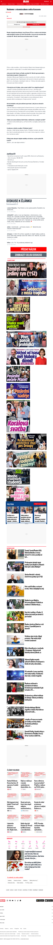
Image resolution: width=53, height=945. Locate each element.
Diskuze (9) (9, 18)
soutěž (7, 889)
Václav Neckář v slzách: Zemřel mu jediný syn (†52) (34, 575)
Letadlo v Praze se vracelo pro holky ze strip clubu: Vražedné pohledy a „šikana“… (33, 722)
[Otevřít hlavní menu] (1, 1)
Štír (16, 848)
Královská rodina (11, 882)
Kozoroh (30, 848)
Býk (16, 843)
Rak (30, 843)
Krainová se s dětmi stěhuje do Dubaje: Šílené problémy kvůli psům (34, 697)
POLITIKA (10, 504)
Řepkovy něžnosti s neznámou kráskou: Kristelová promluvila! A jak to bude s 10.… (34, 686)
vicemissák (41, 889)
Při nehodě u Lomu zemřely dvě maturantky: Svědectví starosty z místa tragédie (34, 673)
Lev (37, 843)
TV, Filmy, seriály (28, 882)
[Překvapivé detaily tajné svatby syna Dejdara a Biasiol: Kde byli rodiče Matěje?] (15, 566)
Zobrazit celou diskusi (28, 255)
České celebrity (20, 882)
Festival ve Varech (17, 880)
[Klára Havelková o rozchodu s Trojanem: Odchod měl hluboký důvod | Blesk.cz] (15, 651)
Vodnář (36, 848)
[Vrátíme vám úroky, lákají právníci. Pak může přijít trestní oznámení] (15, 640)
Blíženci (23, 843)
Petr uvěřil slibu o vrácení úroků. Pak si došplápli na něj (34, 587)
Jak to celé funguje (26, 26)
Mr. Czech (20, 889)
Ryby (44, 848)
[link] (7, 900)
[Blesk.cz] (26, 1)
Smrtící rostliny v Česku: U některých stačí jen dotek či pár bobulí (34, 614)
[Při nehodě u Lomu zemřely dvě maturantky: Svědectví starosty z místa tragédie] (15, 675)
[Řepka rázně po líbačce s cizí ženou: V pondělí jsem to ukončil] (15, 628)
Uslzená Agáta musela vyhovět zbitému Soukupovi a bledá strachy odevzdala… (34, 661)
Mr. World (30, 889)
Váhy (9, 848)
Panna (43, 843)
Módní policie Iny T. (34, 880)
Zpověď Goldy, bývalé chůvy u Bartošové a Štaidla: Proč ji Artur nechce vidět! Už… (34, 733)
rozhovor (12, 889)
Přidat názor (28, 249)
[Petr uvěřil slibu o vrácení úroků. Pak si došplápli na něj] (15, 591)
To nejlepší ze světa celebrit (15, 877)
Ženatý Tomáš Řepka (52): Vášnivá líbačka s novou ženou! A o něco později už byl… (33, 553)
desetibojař (35, 889)
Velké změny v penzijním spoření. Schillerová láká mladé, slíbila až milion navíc (26, 518)
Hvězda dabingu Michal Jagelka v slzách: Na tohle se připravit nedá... (34, 709)
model (15, 889)
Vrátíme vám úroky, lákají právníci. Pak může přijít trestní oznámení (33, 638)
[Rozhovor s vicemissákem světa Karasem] (8, 12)
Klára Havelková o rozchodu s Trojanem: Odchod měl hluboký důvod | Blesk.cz (34, 650)
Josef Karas (25, 889)
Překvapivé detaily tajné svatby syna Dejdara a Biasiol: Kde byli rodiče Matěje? (34, 564)
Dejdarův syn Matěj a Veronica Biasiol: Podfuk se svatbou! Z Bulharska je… (34, 602)
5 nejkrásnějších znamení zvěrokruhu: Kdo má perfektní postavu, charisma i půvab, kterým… (34, 854)
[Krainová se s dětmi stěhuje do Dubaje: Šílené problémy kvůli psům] (15, 699)
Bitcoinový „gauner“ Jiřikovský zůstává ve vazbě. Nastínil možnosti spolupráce (40, 518)
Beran (9, 843)
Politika (8, 512)
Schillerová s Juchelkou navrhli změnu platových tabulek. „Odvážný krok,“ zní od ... (12, 518)
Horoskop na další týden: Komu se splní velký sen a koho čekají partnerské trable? (33, 865)
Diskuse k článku (19, 200)
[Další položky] (51, 4)
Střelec (23, 848)
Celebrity (9, 880)
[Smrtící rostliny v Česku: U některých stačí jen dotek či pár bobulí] (15, 616)
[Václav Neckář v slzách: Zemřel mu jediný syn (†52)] (15, 578)
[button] (40, 900)
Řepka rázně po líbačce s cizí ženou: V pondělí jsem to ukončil (34, 626)
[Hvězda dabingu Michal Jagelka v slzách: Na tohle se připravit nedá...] (15, 711)
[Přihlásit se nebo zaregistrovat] (51, 1)
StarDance (25, 880)
